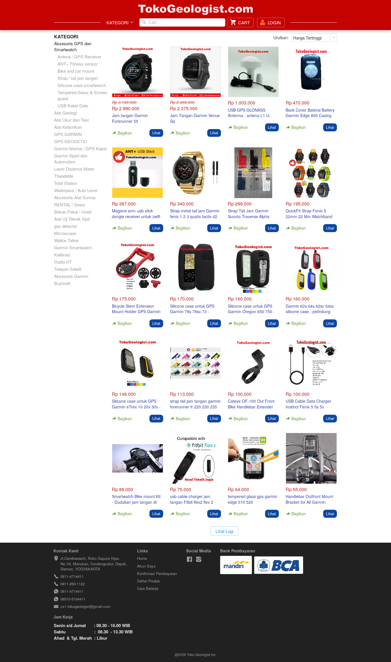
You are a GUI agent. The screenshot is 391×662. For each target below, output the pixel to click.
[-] (189, 559)
